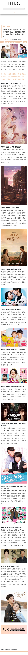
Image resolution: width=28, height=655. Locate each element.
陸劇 (25, 42)
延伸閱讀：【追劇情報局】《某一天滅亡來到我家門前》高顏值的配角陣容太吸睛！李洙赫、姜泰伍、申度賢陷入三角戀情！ (13, 76)
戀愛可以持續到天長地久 (11, 42)
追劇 (8, 26)
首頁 (4, 26)
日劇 (3, 42)
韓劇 (21, 42)
